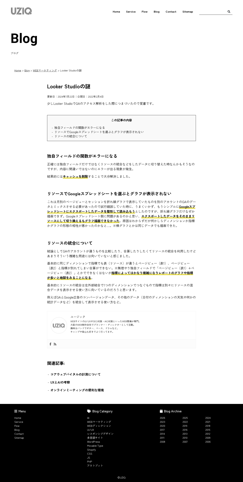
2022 (185, 422)
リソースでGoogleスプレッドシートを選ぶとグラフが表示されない (99, 132)
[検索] (228, 11)
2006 (208, 442)
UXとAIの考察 (60, 382)
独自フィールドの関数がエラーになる (79, 127)
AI (88, 418)
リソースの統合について (70, 136)
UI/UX (90, 430)
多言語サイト (95, 438)
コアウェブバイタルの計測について (75, 374)
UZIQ (21, 11)
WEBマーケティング (45, 70)
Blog (157, 11)
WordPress (93, 442)
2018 (207, 426)
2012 (207, 434)
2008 (162, 442)
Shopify (91, 450)
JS (88, 457)
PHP (89, 461)
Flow (145, 11)
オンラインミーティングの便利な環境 (77, 390)
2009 (207, 438)
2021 (207, 422)
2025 (185, 418)
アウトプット (95, 465)
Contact (171, 11)
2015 (207, 430)
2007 (185, 442)
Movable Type (95, 446)
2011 (162, 438)
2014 (162, 434)
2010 (184, 438)
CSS (89, 453)
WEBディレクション (99, 426)
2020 (162, 426)
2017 (162, 430)
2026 (162, 418)
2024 (208, 418)
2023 (162, 422)
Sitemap (187, 11)
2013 (184, 434)
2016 (184, 430)
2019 (184, 426)
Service (131, 11)
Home (116, 11)
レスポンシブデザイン (100, 434)
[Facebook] (50, 344)
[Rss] (55, 344)
